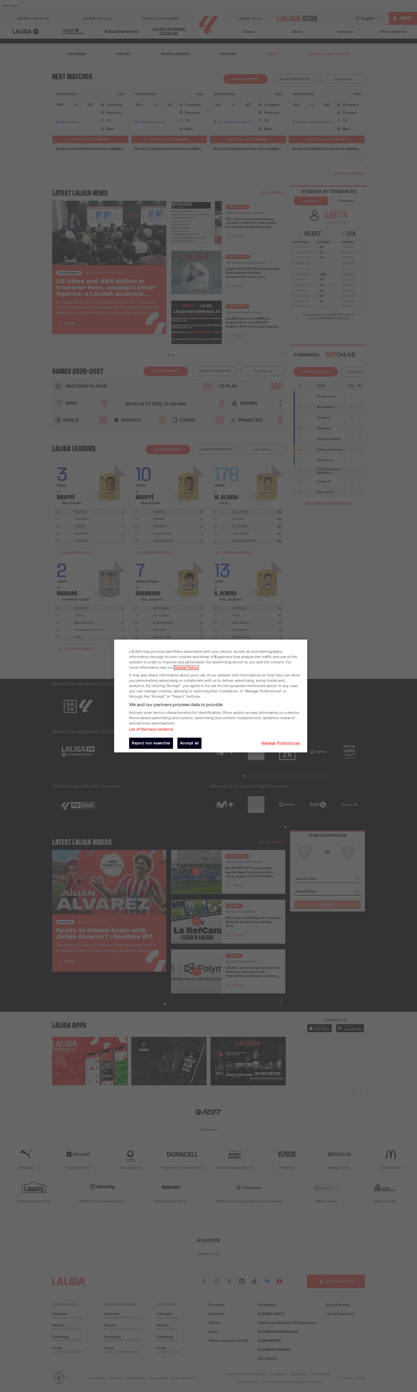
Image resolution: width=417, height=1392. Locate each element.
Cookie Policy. (186, 667)
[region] (210, 695)
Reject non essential (151, 743)
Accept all (189, 743)
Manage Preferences (280, 743)
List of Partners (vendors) (151, 729)
